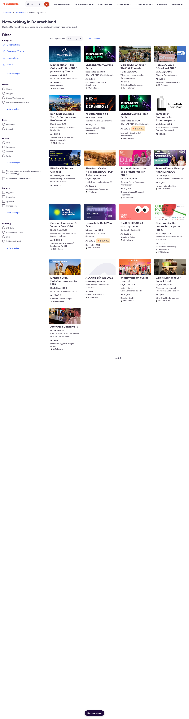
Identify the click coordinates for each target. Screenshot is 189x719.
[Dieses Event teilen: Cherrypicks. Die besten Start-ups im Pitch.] (182, 216)
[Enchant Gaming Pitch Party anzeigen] (135, 103)
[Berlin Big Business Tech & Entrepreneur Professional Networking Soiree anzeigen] (64, 103)
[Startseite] (11, 4)
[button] (124, 4)
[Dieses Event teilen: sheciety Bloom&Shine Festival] (147, 271)
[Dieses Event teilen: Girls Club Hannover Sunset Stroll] (182, 271)
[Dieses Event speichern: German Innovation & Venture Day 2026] (70, 216)
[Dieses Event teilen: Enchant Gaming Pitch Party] (147, 107)
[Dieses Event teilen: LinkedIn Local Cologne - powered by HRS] (76, 271)
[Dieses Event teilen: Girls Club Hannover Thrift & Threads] (147, 58)
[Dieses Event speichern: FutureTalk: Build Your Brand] (105, 216)
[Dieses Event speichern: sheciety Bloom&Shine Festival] (140, 271)
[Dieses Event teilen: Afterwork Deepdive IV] (76, 320)
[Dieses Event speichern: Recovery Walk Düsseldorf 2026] (175, 58)
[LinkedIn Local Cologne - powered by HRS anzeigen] (64, 267)
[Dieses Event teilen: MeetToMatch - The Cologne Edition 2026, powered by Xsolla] (76, 58)
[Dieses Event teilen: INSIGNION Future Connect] (76, 161)
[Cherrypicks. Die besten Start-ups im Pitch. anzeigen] (170, 212)
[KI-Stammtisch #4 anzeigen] (100, 103)
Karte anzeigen (94, 713)
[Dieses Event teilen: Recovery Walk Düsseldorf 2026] (182, 58)
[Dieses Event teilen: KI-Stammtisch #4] (111, 107)
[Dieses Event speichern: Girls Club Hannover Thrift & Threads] (140, 58)
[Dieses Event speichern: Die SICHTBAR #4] (140, 216)
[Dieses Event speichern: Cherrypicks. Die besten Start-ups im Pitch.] (175, 216)
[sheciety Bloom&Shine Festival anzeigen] (135, 267)
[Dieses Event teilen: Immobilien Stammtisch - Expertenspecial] (182, 107)
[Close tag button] (80, 38)
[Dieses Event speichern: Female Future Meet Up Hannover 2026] (175, 161)
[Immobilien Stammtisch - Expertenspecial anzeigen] (170, 103)
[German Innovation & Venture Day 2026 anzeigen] (64, 212)
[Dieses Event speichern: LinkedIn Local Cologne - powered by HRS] (70, 271)
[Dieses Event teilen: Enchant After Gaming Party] (111, 58)
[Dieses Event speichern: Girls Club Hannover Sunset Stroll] (175, 271)
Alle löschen (94, 38)
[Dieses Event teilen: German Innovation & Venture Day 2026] (76, 216)
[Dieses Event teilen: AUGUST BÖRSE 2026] (111, 271)
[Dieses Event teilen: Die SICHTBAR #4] (147, 216)
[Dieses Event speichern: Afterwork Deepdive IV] (70, 320)
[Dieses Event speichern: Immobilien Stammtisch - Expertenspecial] (175, 107)
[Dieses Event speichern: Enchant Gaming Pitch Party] (140, 107)
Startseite (7, 12)
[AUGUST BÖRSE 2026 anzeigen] (100, 267)
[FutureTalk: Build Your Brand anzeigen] (100, 212)
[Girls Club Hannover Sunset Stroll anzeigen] (170, 267)
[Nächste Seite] (126, 358)
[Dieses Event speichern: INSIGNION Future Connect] (70, 161)
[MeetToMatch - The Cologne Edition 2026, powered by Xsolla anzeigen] (64, 54)
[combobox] (42, 4)
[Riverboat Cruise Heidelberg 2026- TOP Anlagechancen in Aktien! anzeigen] (100, 158)
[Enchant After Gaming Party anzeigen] (100, 54)
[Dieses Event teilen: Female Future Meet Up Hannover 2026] (182, 161)
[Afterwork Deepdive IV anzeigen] (64, 316)
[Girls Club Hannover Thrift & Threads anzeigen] (135, 54)
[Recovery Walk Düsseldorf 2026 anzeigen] (170, 54)
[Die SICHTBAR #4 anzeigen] (135, 212)
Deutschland (20, 12)
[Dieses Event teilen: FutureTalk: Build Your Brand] (111, 216)
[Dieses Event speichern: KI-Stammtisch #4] (105, 107)
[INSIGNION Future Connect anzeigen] (64, 158)
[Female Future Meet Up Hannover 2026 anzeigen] (170, 158)
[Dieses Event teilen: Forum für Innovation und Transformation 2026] (147, 161)
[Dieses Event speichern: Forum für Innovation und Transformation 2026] (140, 161)
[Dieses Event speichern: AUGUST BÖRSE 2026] (105, 271)
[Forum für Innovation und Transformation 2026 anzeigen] (135, 158)
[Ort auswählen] (39, 4)
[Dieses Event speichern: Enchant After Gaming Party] (105, 58)
